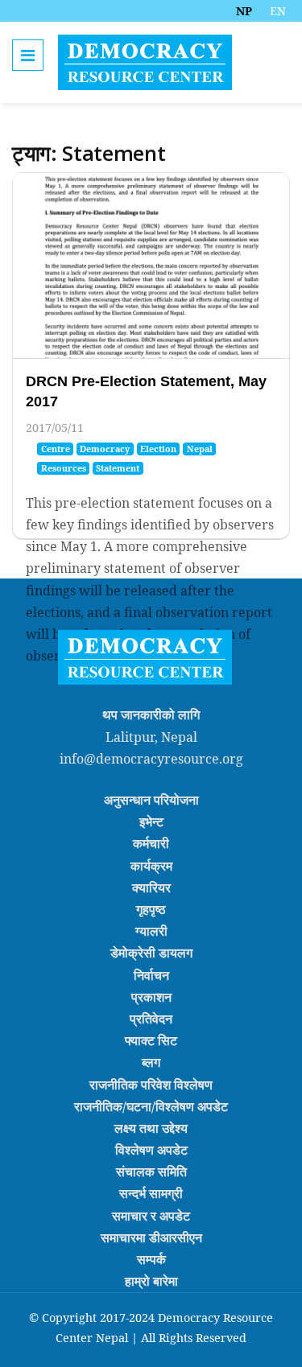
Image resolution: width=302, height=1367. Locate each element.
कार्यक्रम (151, 865)
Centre (55, 449)
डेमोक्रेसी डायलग (151, 952)
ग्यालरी (151, 931)
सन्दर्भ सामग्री (151, 1193)
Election (158, 449)
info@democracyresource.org (151, 759)
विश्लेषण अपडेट (151, 1150)
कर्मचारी (151, 843)
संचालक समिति (151, 1171)
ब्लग (151, 1062)
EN (278, 11)
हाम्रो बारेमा (151, 1281)
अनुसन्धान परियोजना (151, 800)
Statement (117, 468)
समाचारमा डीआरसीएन (151, 1237)
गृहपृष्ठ (151, 909)
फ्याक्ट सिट (151, 1040)
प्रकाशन (151, 997)
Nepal (200, 449)
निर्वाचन (151, 974)
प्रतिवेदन (151, 1018)
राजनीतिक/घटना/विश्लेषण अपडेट (151, 1106)
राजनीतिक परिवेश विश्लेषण (151, 1084)
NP (244, 11)
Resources (63, 468)
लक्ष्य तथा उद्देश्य (151, 1128)
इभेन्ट (151, 821)
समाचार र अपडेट (151, 1215)
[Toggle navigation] (27, 55)
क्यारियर (151, 887)
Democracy (105, 449)
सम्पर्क (151, 1259)
